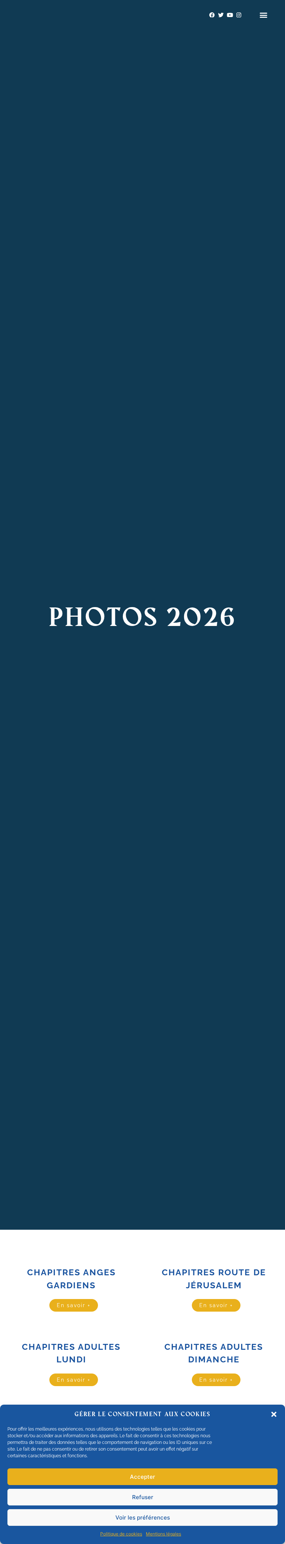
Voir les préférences (142, 1517)
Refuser (142, 1497)
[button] (274, 1414)
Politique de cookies (121, 1534)
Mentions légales (163, 1534)
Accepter (142, 1476)
